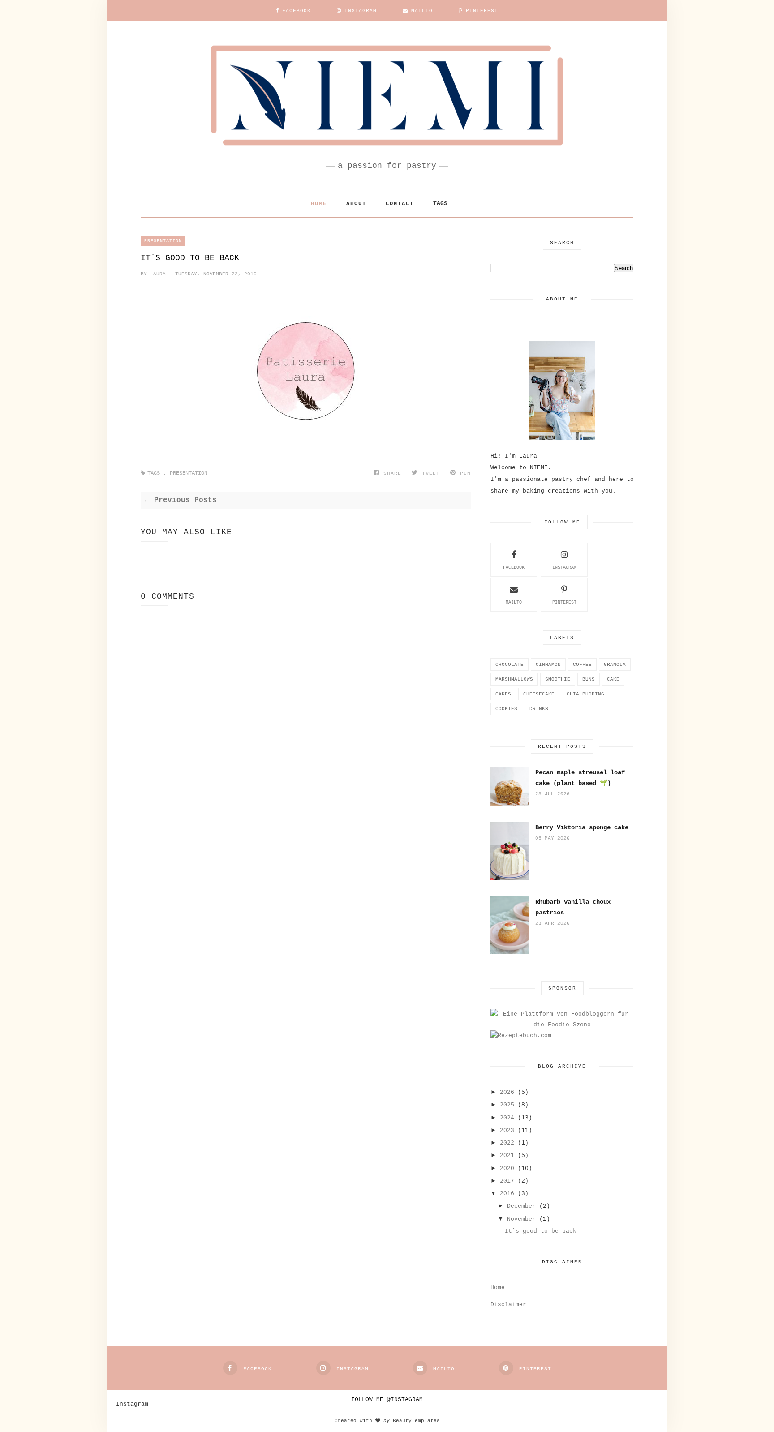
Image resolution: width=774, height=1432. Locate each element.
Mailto (514, 602)
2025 (507, 1105)
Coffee (582, 664)
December (521, 1206)
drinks (538, 709)
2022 (507, 1143)
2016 (507, 1193)
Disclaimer (508, 1304)
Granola (615, 664)
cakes (503, 694)
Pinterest (564, 602)
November (521, 1219)
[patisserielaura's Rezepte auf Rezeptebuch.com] (520, 1035)
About (356, 204)
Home (319, 204)
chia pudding (585, 694)
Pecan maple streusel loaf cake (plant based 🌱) (580, 778)
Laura (159, 274)
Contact (400, 204)
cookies (506, 709)
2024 (507, 1118)
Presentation (163, 241)
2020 (507, 1168)
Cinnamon (548, 664)
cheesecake (539, 694)
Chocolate (509, 664)
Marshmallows (514, 679)
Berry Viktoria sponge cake (581, 827)
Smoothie (557, 679)
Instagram (564, 567)
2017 (507, 1181)
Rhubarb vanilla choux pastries (573, 907)
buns (588, 679)
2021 (507, 1155)
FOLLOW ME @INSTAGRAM (387, 1399)
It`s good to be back (540, 1231)
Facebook (514, 567)
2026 (507, 1092)
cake (613, 679)
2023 (507, 1130)
